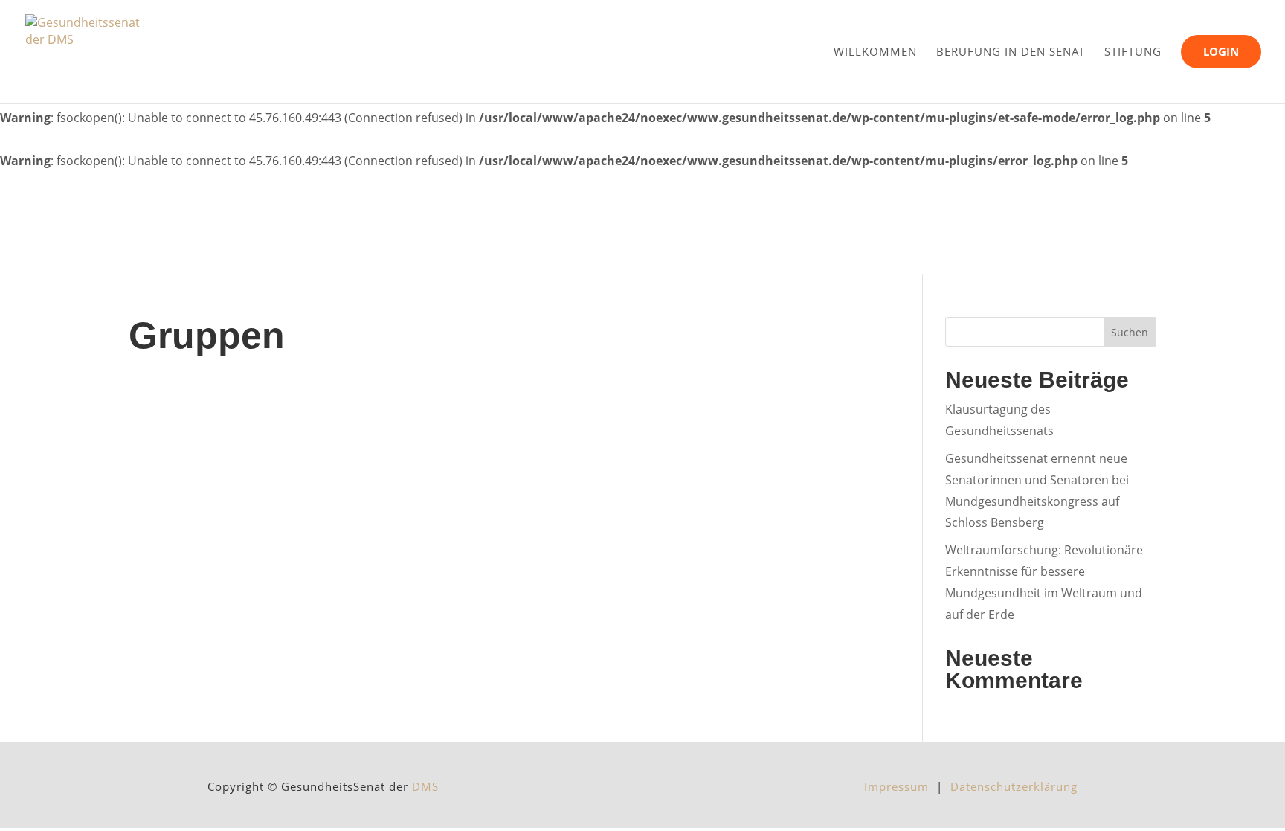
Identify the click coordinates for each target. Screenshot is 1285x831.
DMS (425, 786)
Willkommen (875, 51)
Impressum (900, 786)
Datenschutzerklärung (1014, 786)
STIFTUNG (1133, 51)
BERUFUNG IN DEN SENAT (1010, 51)
